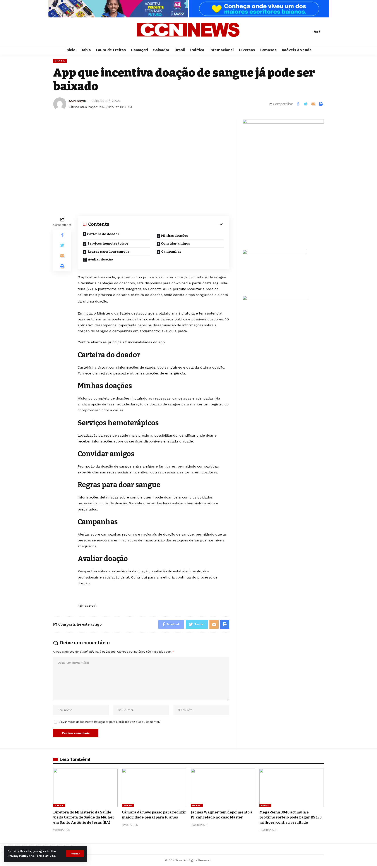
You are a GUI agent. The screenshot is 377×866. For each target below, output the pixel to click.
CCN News (77, 101)
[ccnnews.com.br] (188, 32)
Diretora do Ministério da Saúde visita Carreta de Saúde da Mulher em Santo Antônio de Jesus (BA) (83, 817)
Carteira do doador (103, 234)
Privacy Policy (18, 855)
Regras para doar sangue (108, 252)
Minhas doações (175, 236)
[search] (308, 31)
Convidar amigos (176, 243)
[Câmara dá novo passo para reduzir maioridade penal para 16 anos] (154, 788)
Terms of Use (45, 855)
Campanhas (171, 252)
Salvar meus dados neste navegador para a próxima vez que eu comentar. (109, 721)
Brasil (60, 60)
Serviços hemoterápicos (108, 243)
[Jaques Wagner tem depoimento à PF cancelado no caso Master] (223, 788)
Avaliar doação (101, 259)
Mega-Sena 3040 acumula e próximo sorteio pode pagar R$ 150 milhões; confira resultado (290, 817)
